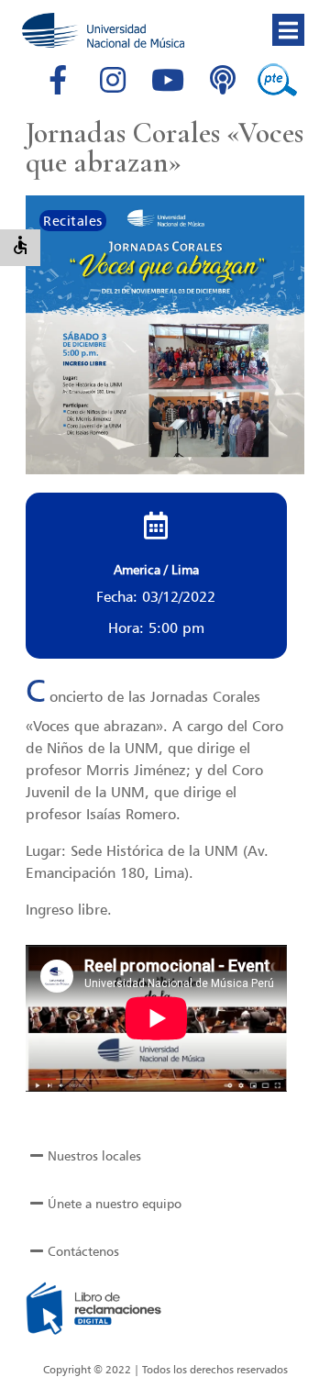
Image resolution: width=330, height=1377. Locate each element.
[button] (288, 30)
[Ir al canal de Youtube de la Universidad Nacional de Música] (168, 80)
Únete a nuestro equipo (115, 1203)
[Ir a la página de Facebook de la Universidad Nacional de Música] (58, 80)
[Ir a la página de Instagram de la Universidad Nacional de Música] (113, 80)
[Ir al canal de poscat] (223, 80)
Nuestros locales (94, 1155)
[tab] (165, 1156)
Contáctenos (83, 1251)
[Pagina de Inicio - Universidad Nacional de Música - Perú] (103, 30)
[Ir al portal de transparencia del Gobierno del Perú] (278, 80)
